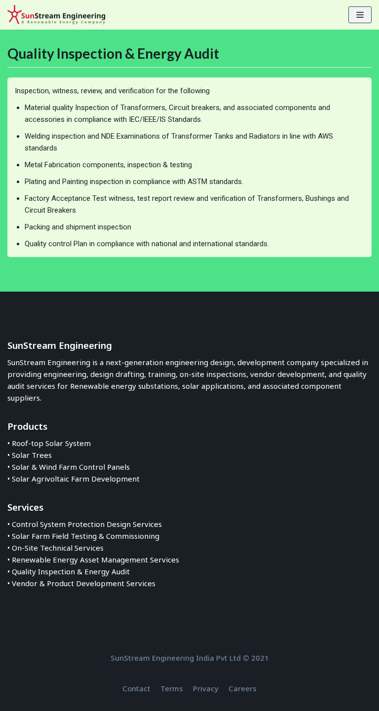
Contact (136, 688)
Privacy (206, 688)
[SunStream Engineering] (56, 15)
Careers (242, 688)
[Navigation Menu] (360, 14)
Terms (171, 688)
